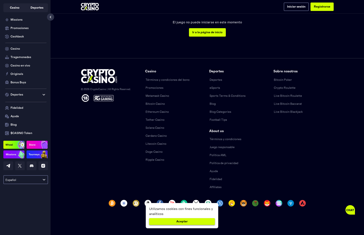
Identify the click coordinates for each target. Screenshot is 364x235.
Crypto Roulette (285, 87)
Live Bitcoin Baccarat (288, 103)
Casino (15, 48)
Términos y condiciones (225, 139)
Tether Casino (155, 119)
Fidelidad (17, 107)
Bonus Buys (18, 82)
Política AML (218, 155)
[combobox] (25, 179)
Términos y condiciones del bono (168, 79)
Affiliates (216, 187)
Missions (17, 19)
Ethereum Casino (157, 111)
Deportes (216, 79)
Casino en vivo (20, 65)
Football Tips (218, 119)
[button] (14, 7)
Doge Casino (154, 151)
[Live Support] (350, 209)
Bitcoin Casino (155, 103)
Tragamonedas (21, 57)
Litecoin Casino (156, 143)
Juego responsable (222, 147)
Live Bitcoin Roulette (288, 95)
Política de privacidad (224, 163)
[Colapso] (50, 17)
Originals (17, 74)
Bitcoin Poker (283, 79)
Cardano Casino (156, 135)
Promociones (20, 28)
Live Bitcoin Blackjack (288, 111)
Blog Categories (220, 111)
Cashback (17, 36)
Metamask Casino (157, 95)
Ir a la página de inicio (207, 32)
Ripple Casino (155, 159)
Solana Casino (155, 127)
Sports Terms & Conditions (228, 95)
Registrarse (322, 6)
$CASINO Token (21, 133)
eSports (215, 87)
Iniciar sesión (296, 6)
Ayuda (15, 116)
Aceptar (182, 221)
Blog (14, 124)
